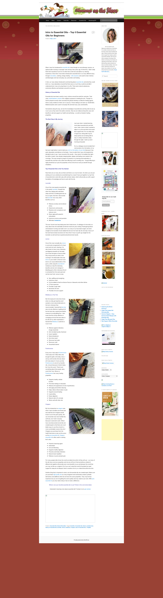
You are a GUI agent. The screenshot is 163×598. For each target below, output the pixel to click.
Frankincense (62, 352)
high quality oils (57, 474)
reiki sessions (75, 76)
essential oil (61, 264)
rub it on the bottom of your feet (76, 150)
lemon (64, 243)
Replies (88, 527)
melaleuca (67, 527)
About (53, 20)
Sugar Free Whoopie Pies (108, 319)
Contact (59, 20)
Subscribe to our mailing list (109, 197)
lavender (54, 189)
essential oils (65, 67)
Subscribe (66, 20)
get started (87, 489)
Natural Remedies (61, 526)
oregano (60, 408)
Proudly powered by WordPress (81, 540)
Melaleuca (55, 321)
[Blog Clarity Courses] (107, 351)
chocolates (53, 76)
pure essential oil (53, 435)
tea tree (64, 307)
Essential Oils (82, 20)
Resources (73, 20)
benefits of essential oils (76, 526)
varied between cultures (55, 98)
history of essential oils (51, 527)
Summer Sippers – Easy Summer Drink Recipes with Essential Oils (109, 315)
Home (47, 20)
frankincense (90, 526)
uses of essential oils (80, 527)
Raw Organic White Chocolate (109, 321)
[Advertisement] (112, 429)
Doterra (84, 526)
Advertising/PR (92, 20)
